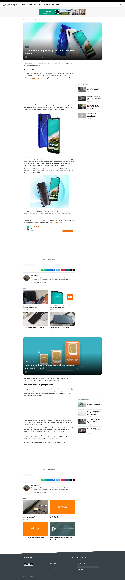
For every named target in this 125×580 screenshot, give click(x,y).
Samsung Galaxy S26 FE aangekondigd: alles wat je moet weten (93, 404)
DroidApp (25, 19)
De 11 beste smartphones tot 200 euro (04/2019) (61, 538)
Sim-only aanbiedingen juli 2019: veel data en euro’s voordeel (35, 516)
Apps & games (37, 4)
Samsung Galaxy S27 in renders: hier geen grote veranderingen (93, 107)
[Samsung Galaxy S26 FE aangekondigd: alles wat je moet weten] (82, 404)
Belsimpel (58, 222)
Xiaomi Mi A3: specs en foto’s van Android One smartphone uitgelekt (62, 306)
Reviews (29, 4)
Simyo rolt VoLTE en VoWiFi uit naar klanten (33, 538)
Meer (57, 4)
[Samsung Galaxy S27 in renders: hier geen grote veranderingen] (82, 106)
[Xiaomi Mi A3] (28, 230)
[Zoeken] (122, 4)
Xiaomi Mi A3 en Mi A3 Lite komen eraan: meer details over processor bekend (34, 328)
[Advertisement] (49, 91)
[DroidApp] (10, 4)
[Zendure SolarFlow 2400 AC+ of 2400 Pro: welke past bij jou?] (82, 89)
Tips (53, 4)
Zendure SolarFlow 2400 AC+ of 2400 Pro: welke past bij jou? (94, 89)
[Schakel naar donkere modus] (120, 4)
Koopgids (47, 4)
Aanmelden (80, 569)
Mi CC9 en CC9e (35, 78)
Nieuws (23, 4)
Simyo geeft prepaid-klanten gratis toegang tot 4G (60, 516)
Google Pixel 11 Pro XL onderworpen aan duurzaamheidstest (92, 115)
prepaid (25, 474)
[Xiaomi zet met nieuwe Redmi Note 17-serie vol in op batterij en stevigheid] (82, 413)
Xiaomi (25, 264)
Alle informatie (68, 231)
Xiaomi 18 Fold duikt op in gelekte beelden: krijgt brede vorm (33, 1)
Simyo (30, 474)
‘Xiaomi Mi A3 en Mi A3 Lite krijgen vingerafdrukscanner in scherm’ (60, 328)
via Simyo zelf (54, 442)
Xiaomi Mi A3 (35, 226)
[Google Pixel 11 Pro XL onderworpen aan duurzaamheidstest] (82, 115)
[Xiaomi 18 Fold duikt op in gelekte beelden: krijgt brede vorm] (82, 98)
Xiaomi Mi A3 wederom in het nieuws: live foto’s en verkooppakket (35, 306)
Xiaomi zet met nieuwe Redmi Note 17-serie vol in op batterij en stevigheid (94, 413)
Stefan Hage (32, 57)
